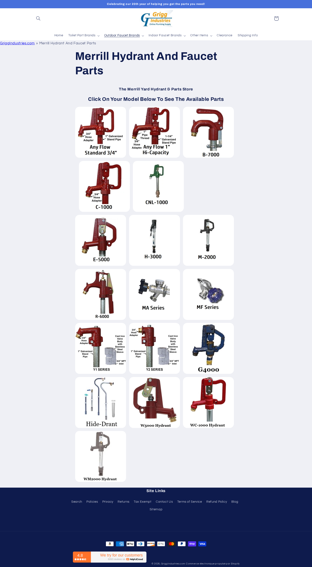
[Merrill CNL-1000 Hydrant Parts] (158, 212)
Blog (234, 501)
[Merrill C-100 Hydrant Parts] (104, 212)
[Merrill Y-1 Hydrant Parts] (100, 374)
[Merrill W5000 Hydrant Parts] (154, 428)
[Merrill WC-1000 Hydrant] (208, 428)
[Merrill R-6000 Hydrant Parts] (100, 320)
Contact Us (164, 501)
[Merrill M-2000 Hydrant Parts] (208, 265)
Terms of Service (189, 501)
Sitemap (156, 509)
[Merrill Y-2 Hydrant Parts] (154, 374)
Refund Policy (216, 501)
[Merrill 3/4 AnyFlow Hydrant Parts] (100, 157)
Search (76, 501)
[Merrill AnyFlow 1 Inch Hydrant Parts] (154, 157)
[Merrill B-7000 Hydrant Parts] (208, 157)
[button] (38, 18)
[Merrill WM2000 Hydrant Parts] (100, 482)
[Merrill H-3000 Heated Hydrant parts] (154, 265)
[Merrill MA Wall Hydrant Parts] (154, 320)
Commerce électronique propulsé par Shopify (213, 564)
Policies (92, 501)
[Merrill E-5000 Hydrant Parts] (100, 265)
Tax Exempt (142, 501)
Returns (123, 501)
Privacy (107, 501)
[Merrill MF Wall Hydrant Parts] (208, 320)
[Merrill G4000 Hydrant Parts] (208, 374)
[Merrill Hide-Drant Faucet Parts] (100, 428)
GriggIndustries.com (17, 43)
